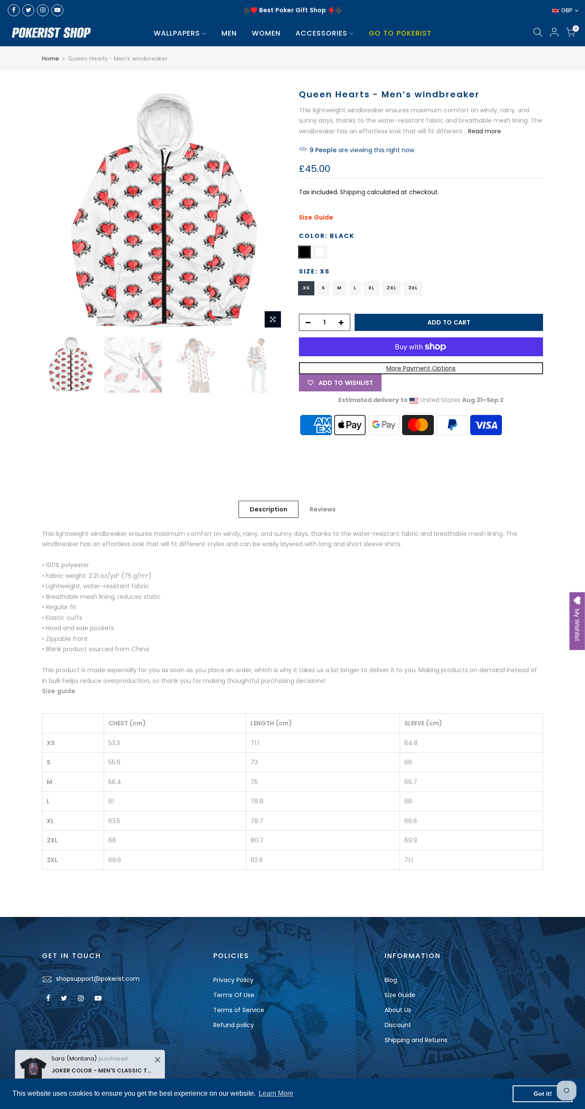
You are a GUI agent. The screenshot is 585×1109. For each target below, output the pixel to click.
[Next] (271, 210)
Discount (398, 1025)
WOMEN (266, 33)
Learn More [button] (276, 1093)
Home (50, 59)
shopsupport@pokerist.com (98, 978)
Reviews (323, 509)
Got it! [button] (543, 1093)
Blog (391, 980)
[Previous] (57, 210)
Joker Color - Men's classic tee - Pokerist (101, 1064)
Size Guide (316, 217)
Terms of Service (238, 1010)
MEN (229, 33)
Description (268, 509)
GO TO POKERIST (400, 33)
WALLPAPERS (177, 33)
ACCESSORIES (321, 33)
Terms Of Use (233, 995)
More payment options (421, 368)
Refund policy (233, 1025)
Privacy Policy (233, 980)
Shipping (352, 192)
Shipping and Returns (416, 1040)
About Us (398, 1010)
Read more (483, 131)
